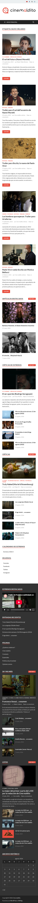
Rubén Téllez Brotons (22, 62)
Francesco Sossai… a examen (14, 701)
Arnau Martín (18, 396)
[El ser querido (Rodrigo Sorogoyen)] (19, 379)
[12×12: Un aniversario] (8, 831)
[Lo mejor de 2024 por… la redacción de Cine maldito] (8, 821)
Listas (16, 788)
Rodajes (10, 267)
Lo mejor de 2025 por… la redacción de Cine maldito (23, 811)
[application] (19, 602)
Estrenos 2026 (7, 552)
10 (5, 873)
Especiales (5, 657)
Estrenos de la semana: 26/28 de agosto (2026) (17, 632)
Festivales (10, 214)
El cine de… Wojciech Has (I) (12, 355)
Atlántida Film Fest (13, 480)
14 (24, 873)
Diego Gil (17, 487)
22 (28, 877)
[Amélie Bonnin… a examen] (8, 739)
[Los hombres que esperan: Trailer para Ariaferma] (19, 201)
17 (5, 877)
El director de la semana (22, 698)
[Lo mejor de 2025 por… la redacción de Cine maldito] (8, 810)
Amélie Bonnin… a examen (23, 739)
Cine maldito (6, 651)
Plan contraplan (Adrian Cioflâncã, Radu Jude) (23, 729)
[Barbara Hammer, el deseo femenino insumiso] (19, 312)
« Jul (3, 890)
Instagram (6, 572)
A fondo (4, 480)
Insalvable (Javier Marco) (23, 749)
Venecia (27, 214)
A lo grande (5, 57)
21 (24, 877)
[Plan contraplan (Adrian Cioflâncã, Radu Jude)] (8, 729)
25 (9, 881)
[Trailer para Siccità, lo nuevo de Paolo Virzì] (19, 148)
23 (33, 877)
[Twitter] (32, 1)
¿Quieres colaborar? (8, 647)
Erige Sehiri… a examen (22, 512)
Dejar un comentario (28, 396)
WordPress (13, 900)
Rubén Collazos (18, 704)
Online (4, 482)
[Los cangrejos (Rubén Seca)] (8, 502)
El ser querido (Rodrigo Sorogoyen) (17, 394)
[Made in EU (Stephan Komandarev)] (8, 533)
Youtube (6, 563)
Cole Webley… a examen (23, 718)
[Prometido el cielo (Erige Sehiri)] (8, 432)
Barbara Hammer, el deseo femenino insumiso (18, 326)
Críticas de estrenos (16, 57)
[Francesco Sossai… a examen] (19, 676)
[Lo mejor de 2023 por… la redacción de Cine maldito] (8, 841)
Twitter (5, 569)
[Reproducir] (5, 610)
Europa (4, 214)
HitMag (20, 900)
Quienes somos (7, 664)
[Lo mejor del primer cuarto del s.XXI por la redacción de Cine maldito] (19, 767)
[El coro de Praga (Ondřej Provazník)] (8, 422)
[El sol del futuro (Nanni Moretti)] (19, 44)
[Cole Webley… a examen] (8, 718)
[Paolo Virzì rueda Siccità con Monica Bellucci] (19, 254)
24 (5, 881)
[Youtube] (27, 1)
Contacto (5, 654)
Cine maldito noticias (19, 115)
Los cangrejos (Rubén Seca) (24, 502)
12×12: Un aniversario (22, 831)
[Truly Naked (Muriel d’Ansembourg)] (19, 469)
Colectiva (11, 788)
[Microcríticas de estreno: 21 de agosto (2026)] (8, 411)
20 (19, 877)
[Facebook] (29, 1)
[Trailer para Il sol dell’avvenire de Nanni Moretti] (19, 95)
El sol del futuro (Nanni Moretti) (16, 59)
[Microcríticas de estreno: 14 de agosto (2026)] (8, 443)
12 (14, 873)
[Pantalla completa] (33, 610)
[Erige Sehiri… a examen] (8, 512)
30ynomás (5, 698)
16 (33, 873)
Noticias (4, 107)
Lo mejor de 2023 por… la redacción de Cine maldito (23, 842)
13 (19, 873)
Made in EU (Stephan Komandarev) (22, 534)
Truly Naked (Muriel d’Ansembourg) (17, 484)
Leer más (5, 78)
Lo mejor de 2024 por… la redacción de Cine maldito (23, 821)
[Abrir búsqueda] (33, 22)
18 (9, 877)
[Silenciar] (30, 610)
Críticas (22, 480)
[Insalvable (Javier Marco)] (8, 749)
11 (9, 873)
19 (14, 877)
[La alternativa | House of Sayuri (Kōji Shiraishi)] (8, 523)
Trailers (10, 107)
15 (28, 873)
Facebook (6, 566)
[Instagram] (34, 1)
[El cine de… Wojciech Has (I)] (19, 342)
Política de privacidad (9, 661)
